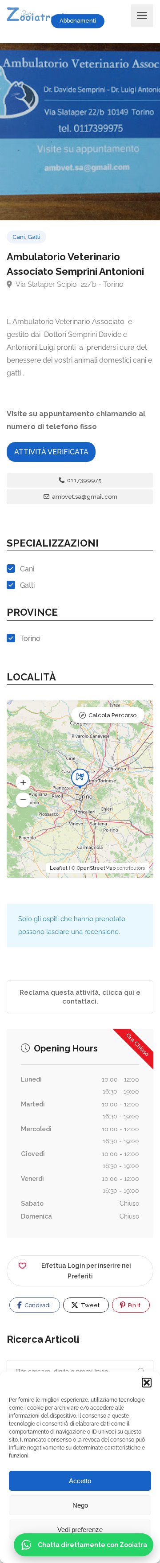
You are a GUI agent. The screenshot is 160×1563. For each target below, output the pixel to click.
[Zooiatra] (41, 15)
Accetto (80, 1481)
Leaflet (59, 868)
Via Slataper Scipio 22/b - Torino (69, 284)
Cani (18, 237)
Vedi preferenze (80, 1529)
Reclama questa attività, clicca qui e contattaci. (80, 997)
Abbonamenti (78, 20)
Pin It (133, 1305)
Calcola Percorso (112, 715)
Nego (80, 1505)
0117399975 (84, 480)
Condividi (37, 1305)
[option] (80, 131)
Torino (30, 638)
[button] (146, 1382)
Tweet (90, 1305)
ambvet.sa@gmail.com (84, 496)
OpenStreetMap (96, 868)
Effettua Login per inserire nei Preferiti (86, 1271)
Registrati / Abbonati (121, 21)
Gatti (34, 237)
